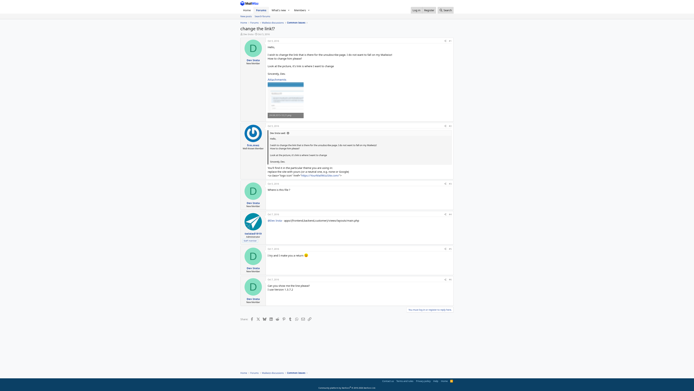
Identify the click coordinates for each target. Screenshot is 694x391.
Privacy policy (423, 381)
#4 (450, 214)
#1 (450, 41)
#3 (450, 183)
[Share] (445, 41)
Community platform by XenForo (347, 387)
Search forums (262, 16)
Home (247, 10)
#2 (450, 126)
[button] (288, 10)
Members (300, 10)
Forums (261, 10)
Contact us (388, 381)
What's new (279, 10)
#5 (450, 249)
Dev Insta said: (278, 133)
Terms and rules (404, 381)
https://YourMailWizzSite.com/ (320, 175)
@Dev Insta (275, 220)
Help (435, 381)
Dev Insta (248, 34)
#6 (450, 279)
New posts (246, 16)
